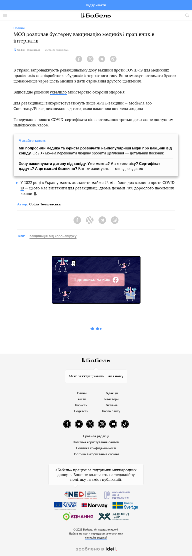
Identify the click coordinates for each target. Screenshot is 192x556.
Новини (81, 393)
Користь (81, 405)
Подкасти (81, 411)
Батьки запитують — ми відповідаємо (89, 166)
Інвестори (111, 399)
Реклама (111, 405)
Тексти (81, 399)
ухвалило (58, 92)
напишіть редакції (96, 537)
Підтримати (96, 5)
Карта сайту (111, 411)
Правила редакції (96, 436)
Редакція (111, 393)
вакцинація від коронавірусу (53, 236)
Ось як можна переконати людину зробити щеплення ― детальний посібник (95, 150)
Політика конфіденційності (96, 448)
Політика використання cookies (96, 454)
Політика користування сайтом (96, 442)
